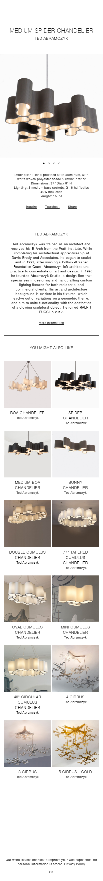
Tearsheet (52, 207)
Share (72, 207)
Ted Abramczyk (51, 39)
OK (51, 872)
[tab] (43, 163)
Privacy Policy (74, 864)
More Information (51, 323)
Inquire (31, 207)
